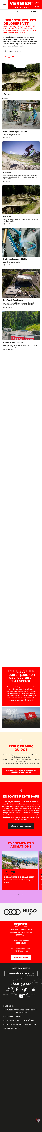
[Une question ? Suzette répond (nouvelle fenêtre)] (37, 1120)
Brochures (8, 1006)
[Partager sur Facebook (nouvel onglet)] (5, 57)
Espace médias (27, 1020)
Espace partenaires (12, 1016)
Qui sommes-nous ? (11, 1028)
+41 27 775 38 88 (21, 951)
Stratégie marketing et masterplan (19, 1024)
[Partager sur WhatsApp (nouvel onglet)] (9, 57)
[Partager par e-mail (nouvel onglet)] (13, 57)
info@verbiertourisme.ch (21, 948)
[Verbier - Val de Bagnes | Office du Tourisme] (21, 4)
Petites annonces (11, 1020)
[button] (19, 894)
